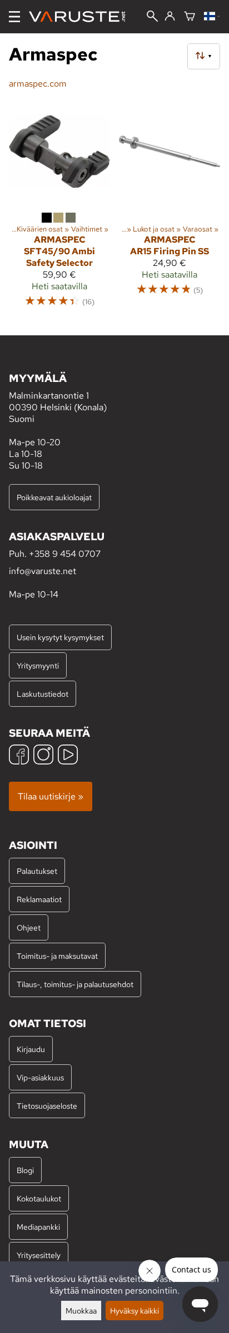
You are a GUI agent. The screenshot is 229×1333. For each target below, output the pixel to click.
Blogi (25, 1170)
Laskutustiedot (42, 693)
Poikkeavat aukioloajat (54, 497)
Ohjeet (29, 927)
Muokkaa (81, 1310)
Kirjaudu (31, 1049)
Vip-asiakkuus (40, 1077)
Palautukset (37, 871)
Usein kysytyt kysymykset (60, 637)
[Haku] (152, 17)
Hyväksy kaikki (134, 1310)
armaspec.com (38, 83)
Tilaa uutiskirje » (50, 796)
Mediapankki (38, 1226)
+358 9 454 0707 (65, 554)
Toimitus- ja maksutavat (57, 955)
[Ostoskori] (189, 16)
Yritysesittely (39, 1255)
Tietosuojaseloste (47, 1105)
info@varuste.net (42, 571)
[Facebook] (19, 756)
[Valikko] (14, 16)
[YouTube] (68, 756)
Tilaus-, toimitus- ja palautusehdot (75, 984)
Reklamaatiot (39, 899)
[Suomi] (212, 16)
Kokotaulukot (39, 1198)
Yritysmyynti (38, 665)
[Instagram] (43, 756)
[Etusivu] (81, 16)
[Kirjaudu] (170, 16)
